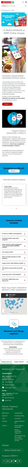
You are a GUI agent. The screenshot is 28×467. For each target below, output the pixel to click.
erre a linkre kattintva (16, 154)
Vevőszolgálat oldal (10, 387)
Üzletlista (6, 104)
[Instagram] (8, 461)
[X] (19, 461)
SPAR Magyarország (5, 10)
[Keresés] (25, 6)
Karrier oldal (8, 400)
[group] (6, 362)
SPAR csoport (5, 413)
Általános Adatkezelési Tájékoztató (18, 431)
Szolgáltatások (18, 413)
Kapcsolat (4, 415)
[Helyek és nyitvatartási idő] (23, 2)
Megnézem (13, 171)
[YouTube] (15, 461)
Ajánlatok (4, 421)
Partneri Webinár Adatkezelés (19, 426)
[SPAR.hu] (8, 2)
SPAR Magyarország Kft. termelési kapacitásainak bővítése (20, 438)
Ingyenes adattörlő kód (20, 422)
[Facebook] (4, 461)
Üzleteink (4, 425)
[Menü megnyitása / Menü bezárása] (26, 2)
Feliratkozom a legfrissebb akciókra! (12, 450)
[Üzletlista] (14, 55)
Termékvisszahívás (19, 415)
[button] (14, 118)
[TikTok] (12, 461)
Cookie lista (18, 418)
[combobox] (5, 6)
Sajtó (3, 418)
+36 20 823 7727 (9, 382)
